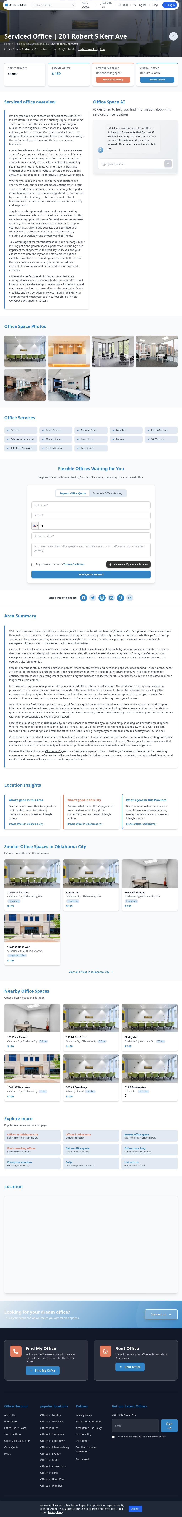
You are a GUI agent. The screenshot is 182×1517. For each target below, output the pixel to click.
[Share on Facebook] (83, 597)
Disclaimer (82, 1440)
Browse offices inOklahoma (140, 824)
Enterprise (10, 1421)
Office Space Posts (15, 1428)
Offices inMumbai (51, 1485)
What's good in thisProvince (146, 800)
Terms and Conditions (89, 1421)
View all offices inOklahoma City (89, 972)
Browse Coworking (113, 79)
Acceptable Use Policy (89, 1428)
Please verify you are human (131, 564)
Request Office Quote (73, 493)
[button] (35, 525)
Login (171, 5)
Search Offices (12, 1434)
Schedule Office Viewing (107, 493)
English (142, 5)
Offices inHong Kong (52, 1479)
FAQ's (7, 1453)
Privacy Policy (84, 1415)
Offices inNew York (51, 1421)
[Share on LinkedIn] (111, 597)
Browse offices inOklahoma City (26, 824)
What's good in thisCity (84, 800)
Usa (102, 49)
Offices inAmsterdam (53, 1466)
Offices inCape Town (52, 1440)
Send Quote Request (91, 574)
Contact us (158, 1314)
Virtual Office (149, 68)
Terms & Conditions (73, 564)
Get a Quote (85, 4)
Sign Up (169, 1426)
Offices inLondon (50, 1415)
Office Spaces (22, 43)
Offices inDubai (49, 1428)
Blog (155, 5)
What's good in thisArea (26, 800)
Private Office (61, 68)
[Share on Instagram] (102, 597)
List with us (107, 4)
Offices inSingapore (52, 1434)
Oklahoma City (40, 43)
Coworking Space (107, 68)
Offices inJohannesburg (54, 1447)
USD (125, 5)
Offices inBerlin (49, 1460)
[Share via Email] (129, 597)
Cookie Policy (83, 1434)
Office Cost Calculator (17, 1440)
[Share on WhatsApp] (120, 597)
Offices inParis (49, 1472)
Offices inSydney (50, 1453)
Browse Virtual (157, 79)
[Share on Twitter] (92, 597)
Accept (135, 1508)
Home (7, 43)
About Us (9, 1415)
